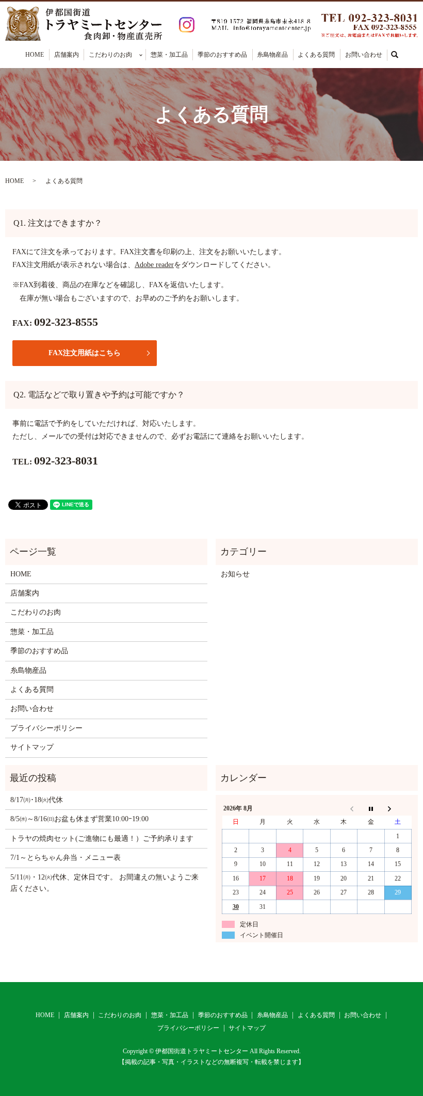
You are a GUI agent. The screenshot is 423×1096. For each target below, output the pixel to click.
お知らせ (235, 574)
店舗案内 (66, 54)
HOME (34, 54)
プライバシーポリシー (46, 728)
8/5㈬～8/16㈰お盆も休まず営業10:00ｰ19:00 (79, 819)
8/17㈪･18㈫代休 (36, 800)
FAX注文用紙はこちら (84, 353)
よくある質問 (316, 54)
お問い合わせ (363, 54)
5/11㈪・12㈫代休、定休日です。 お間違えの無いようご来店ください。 (104, 882)
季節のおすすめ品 (222, 54)
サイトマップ (32, 747)
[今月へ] (370, 808)
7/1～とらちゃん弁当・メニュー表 (65, 857)
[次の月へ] (397, 808)
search (400, 54)
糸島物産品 (272, 54)
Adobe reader (154, 265)
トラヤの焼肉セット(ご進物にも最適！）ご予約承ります (101, 838)
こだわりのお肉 (110, 54)
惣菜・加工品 (169, 54)
